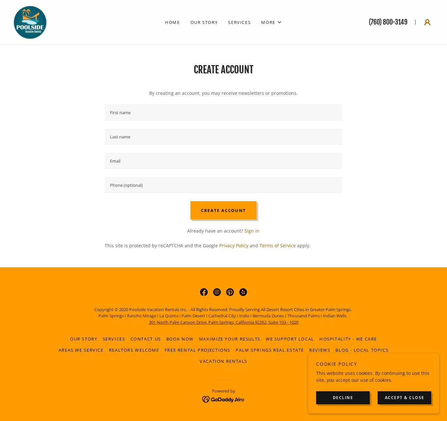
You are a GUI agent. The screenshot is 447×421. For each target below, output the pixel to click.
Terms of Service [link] (277, 245)
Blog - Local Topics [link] (361, 350)
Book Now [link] (180, 339)
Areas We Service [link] (81, 350)
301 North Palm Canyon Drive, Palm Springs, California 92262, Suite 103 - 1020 (223, 322)
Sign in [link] (251, 231)
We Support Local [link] (290, 339)
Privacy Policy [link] (233, 245)
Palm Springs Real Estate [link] (270, 350)
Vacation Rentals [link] (223, 361)
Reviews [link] (319, 350)
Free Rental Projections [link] (197, 350)
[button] (271, 22)
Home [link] (172, 22)
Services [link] (239, 22)
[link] (30, 22)
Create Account (223, 210)
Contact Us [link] (146, 339)
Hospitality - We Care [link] (348, 339)
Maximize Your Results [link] (229, 339)
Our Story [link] (204, 22)
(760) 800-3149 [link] (388, 22)
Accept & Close (404, 397)
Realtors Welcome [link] (134, 350)
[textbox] (223, 112)
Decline (343, 397)
